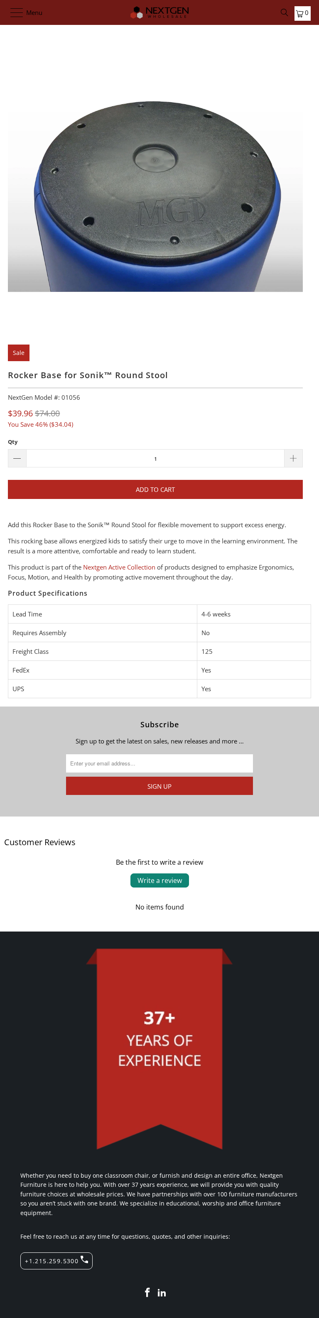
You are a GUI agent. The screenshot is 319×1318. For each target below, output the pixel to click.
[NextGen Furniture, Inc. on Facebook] (147, 1293)
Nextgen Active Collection (119, 567)
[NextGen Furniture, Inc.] (159, 12)
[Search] (284, 12)
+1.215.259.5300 (52, 1261)
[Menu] (12, 12)
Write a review (159, 880)
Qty (12, 441)
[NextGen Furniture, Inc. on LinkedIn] (162, 1293)
